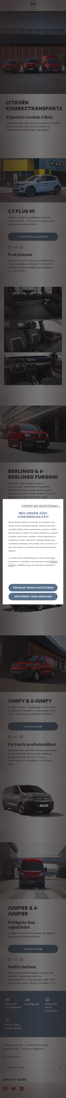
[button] (41, 506)
